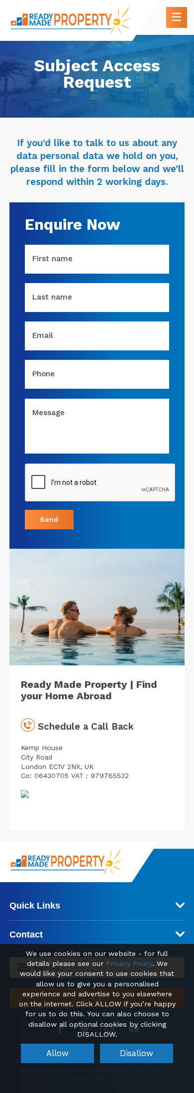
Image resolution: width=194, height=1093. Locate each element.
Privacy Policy (129, 963)
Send (49, 519)
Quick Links (34, 906)
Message (48, 412)
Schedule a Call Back (84, 726)
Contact (26, 934)
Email (42, 335)
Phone (43, 373)
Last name (52, 297)
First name (52, 258)
